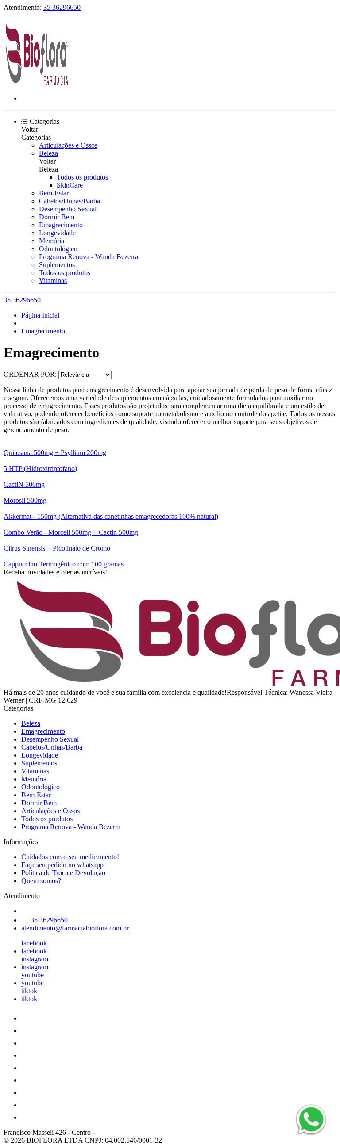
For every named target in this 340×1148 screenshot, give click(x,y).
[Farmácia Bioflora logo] (37, 83)
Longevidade (57, 233)
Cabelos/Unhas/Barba (69, 201)
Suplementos (57, 264)
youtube (32, 975)
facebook (34, 943)
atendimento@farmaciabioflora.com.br (75, 928)
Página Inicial (40, 315)
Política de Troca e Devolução (63, 872)
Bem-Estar (54, 193)
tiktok (29, 991)
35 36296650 (62, 7)
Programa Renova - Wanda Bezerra (88, 256)
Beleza (48, 153)
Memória (51, 241)
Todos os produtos (82, 177)
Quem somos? (41, 880)
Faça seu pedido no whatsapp (62, 865)
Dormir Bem (56, 217)
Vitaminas (53, 280)
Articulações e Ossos (68, 145)
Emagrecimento (61, 225)
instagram (34, 959)
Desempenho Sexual (68, 209)
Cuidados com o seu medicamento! (70, 857)
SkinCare (70, 185)
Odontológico (58, 249)
